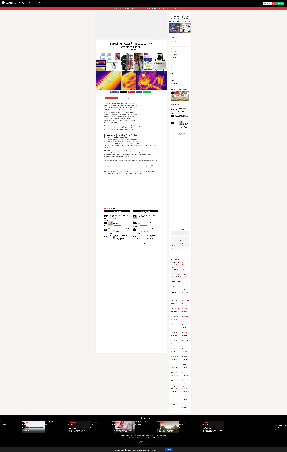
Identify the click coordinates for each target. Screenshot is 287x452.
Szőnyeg (182, 279)
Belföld (121, 8)
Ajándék (174, 262)
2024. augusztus (174, 329)
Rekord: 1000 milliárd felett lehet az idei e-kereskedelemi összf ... (55, 421)
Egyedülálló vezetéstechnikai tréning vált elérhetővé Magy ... (167, 431)
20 (182, 243)
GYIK (54, 3)
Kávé (181, 271)
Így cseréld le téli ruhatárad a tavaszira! (188, 431)
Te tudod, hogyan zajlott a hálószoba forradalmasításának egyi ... (78, 421)
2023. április (173, 354)
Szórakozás (147, 8)
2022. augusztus (174, 367)
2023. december (174, 340)
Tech (171, 8)
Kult (159, 8)
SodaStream (175, 279)
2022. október (173, 362)
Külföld (115, 8)
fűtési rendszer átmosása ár (111, 98)
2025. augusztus (174, 308)
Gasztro (154, 8)
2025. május (183, 311)
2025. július (183, 308)
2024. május (183, 332)
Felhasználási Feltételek (153, 435)
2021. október (173, 380)
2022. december (174, 359)
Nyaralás (184, 274)
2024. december (174, 319)
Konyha (182, 269)
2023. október (173, 343)
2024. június (173, 332)
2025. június (173, 311)
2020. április (183, 407)
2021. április (173, 391)
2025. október (173, 303)
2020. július (173, 404)
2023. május (183, 351)
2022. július (183, 367)
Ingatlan (140, 8)
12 (180, 241)
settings (154, 450)
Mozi (178, 274)
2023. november (184, 340)
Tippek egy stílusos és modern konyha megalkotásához (10, 421)
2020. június (183, 404)
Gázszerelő (108, 135)
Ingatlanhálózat (182, 267)
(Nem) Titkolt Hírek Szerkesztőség (151, 437)
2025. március (184, 314)
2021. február (173, 394)
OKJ (173, 276)
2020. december (174, 396)
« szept (172, 254)
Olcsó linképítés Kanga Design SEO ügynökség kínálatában (99, 421)
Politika (110, 8)
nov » (176, 254)
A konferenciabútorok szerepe (179, 103)
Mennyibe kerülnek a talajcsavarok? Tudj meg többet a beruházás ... (123, 431)
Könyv (173, 274)
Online (184, 276)
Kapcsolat (47, 3)
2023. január (183, 356)
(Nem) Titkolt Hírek (132, 49)
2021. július (183, 386)
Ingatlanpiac (175, 269)
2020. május (173, 407)
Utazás (179, 281)
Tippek (173, 281)
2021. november (184, 378)
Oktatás (178, 276)
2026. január (183, 297)
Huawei (181, 264)
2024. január (183, 338)
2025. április (173, 314)
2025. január (183, 316)
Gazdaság (165, 8)
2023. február (173, 356)
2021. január (183, 394)
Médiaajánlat (136, 435)
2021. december (174, 378)
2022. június (173, 370)
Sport (175, 8)
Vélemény (174, 83)
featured (174, 264)
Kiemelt (134, 8)
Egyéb (173, 48)
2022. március (184, 372)
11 (177, 241)
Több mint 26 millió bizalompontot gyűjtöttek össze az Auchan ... (32, 431)
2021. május (183, 388)
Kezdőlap (21, 3)
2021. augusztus (174, 386)
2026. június (173, 292)
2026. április (173, 295)
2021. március (184, 391)
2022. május (183, 370)
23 (172, 245)
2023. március (184, 354)
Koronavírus (175, 271)
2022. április (173, 372)
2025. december (174, 300)
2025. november (184, 300)
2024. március (184, 335)
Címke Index (39, 3)
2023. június (173, 351)
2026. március (184, 295)
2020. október (173, 402)
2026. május (183, 292)
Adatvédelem (162, 435)
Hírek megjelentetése (126, 435)
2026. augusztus (174, 289)
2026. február (173, 297)
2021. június (173, 388)
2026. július (183, 289)
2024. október (173, 324)
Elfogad (169, 449)
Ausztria (180, 262)
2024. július (183, 329)
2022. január (183, 375)
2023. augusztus (174, 348)
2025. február (173, 316)
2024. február (173, 338)
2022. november (184, 359)
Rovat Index (29, 3)
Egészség (127, 8)
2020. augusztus (184, 402)
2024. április (173, 335)
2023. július (183, 348)
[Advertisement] (131, 25)
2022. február (173, 375)
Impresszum (143, 435)
